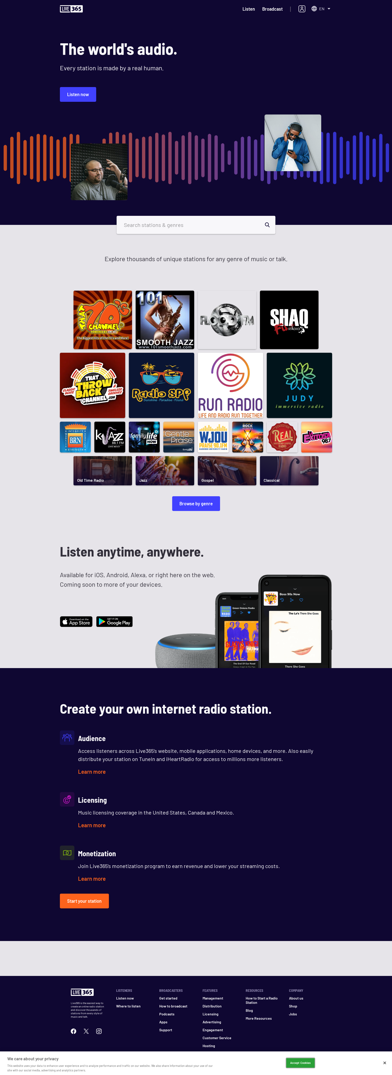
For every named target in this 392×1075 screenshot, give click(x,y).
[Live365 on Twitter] (86, 1031)
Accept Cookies (300, 1063)
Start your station (84, 901)
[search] (270, 225)
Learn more (92, 771)
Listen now (78, 94)
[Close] (385, 1063)
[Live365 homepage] (71, 9)
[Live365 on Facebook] (73, 1031)
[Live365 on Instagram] (99, 1031)
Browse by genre (196, 503)
